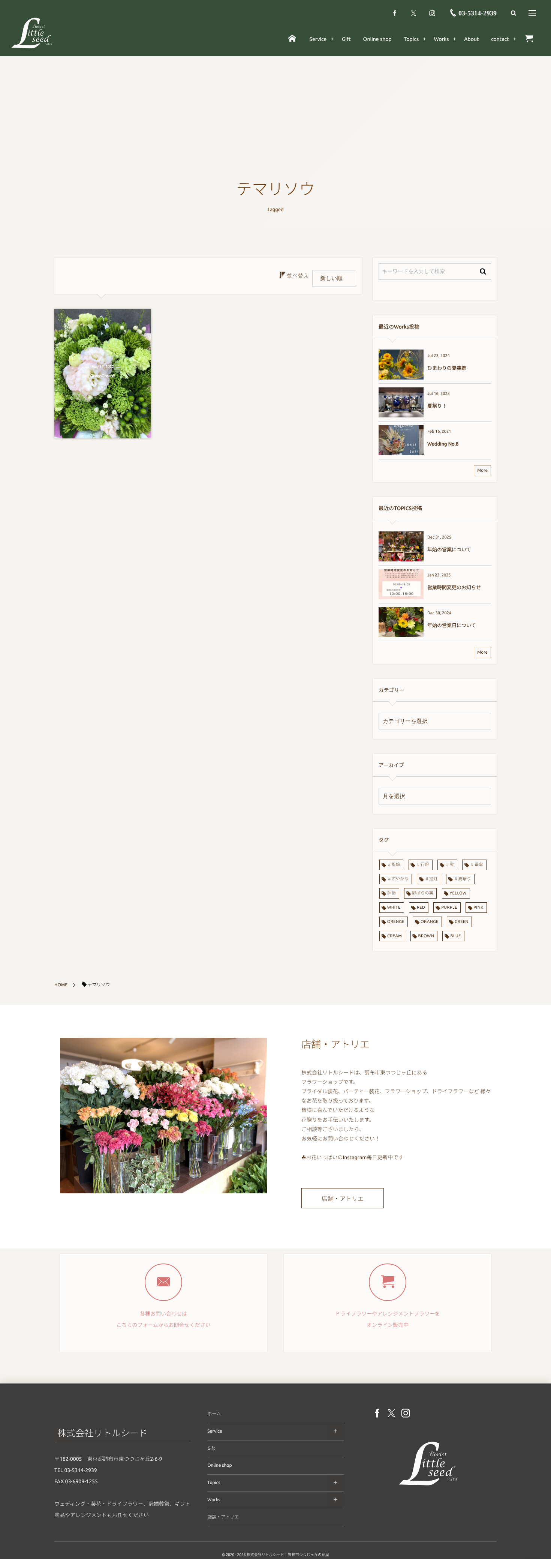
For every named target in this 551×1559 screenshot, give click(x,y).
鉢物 (391, 893)
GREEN (462, 922)
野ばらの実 (422, 893)
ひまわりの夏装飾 (446, 368)
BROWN (426, 936)
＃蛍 (449, 865)
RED (421, 907)
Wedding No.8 (442, 444)
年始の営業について (449, 549)
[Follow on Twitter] (413, 13)
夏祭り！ (437, 406)
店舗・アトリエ (343, 1199)
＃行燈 (422, 865)
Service (214, 1431)
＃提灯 (431, 879)
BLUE (455, 936)
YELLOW (458, 893)
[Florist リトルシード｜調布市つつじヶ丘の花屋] (428, 1487)
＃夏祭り (462, 879)
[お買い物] (529, 39)
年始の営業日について (451, 625)
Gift (211, 1448)
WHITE (394, 907)
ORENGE (395, 922)
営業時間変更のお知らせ (454, 587)
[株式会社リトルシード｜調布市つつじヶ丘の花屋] (32, 32)
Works (213, 1499)
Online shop (219, 1465)
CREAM (394, 936)
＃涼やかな (398, 879)
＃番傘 (476, 865)
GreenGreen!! (102, 376)
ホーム (214, 1414)
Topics (213, 1482)
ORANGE (429, 922)
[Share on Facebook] (394, 13)
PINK (478, 907)
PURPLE (449, 907)
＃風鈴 (393, 865)
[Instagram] (432, 13)
